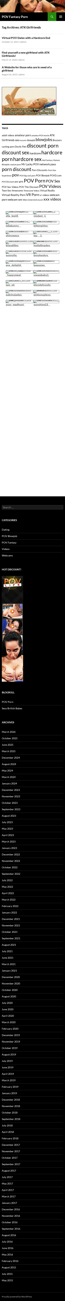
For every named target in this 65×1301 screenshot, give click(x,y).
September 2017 (11, 1164)
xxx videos (52, 199)
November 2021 (11, 925)
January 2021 (9, 970)
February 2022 (10, 906)
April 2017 (8, 1189)
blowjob (31, 140)
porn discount (16, 169)
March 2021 (9, 964)
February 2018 (10, 1138)
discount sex (15, 152)
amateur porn (23, 135)
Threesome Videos (31, 190)
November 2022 (11, 860)
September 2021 (11, 938)
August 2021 (9, 944)
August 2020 (9, 996)
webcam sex (15, 199)
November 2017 (11, 1151)
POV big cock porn (27, 175)
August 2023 (9, 815)
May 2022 (7, 886)
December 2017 (11, 1144)
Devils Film (20, 146)
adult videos (8, 135)
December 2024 (11, 757)
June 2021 (7, 957)
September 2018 (11, 1118)
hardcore (35, 153)
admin (22, 74)
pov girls (19, 181)
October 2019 (10, 1048)
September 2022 (11, 873)
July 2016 (7, 1241)
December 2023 (11, 789)
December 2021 (11, 918)
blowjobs (44, 139)
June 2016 (7, 1248)
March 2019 (9, 1080)
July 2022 (7, 880)
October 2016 (10, 1222)
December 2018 (11, 1099)
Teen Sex (6, 190)
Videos (6, 548)
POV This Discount (29, 187)
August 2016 (9, 1235)
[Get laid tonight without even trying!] (29, 100)
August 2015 (9, 1267)
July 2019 (7, 1060)
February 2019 (10, 1086)
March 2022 (9, 899)
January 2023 (9, 847)
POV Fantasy (9, 542)
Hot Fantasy (47, 160)
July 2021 (7, 951)
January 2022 (9, 912)
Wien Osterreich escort (33, 200)
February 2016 (10, 1260)
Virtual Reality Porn (13, 194)
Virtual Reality (47, 190)
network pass (47, 164)
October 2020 (10, 989)
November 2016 (11, 1215)
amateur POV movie (40, 135)
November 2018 (11, 1106)
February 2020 (10, 1028)
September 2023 (11, 809)
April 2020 (8, 1015)
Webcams (7, 555)
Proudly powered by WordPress (17, 1296)
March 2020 (9, 1022)
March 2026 (9, 731)
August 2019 (9, 1054)
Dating (5, 529)
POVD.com (56, 175)
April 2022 (8, 893)
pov (15, 174)
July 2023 (7, 822)
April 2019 (8, 1073)
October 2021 (10, 931)
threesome (17, 190)
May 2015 (7, 1280)
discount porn (42, 145)
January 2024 (9, 783)
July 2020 (7, 1002)
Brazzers (57, 140)
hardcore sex (27, 159)
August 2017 (9, 1170)
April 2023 (8, 835)
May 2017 (7, 1183)
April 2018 (8, 1131)
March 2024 (9, 776)
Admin (23, 42)
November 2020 (11, 983)
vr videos (44, 195)
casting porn (8, 146)
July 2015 (7, 1273)
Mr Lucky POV (30, 164)
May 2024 (7, 770)
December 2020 (11, 977)
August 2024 (9, 764)
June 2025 (7, 744)
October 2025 (10, 738)
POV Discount (8, 182)
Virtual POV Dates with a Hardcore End (26, 37)
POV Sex (53, 181)
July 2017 (7, 1177)
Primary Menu (60, 16)
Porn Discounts (39, 170)
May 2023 (7, 828)
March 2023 (9, 841)
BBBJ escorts (21, 140)
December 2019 (11, 1035)
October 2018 (10, 1112)
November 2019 (11, 1041)
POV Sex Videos (10, 187)
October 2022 (10, 867)
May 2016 (7, 1254)
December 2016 (11, 1209)
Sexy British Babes (12, 708)
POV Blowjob (42, 175)
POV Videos (50, 186)
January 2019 (9, 1093)
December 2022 (11, 854)
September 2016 (11, 1228)
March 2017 (9, 1196)
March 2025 (9, 751)
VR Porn (32, 194)
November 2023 (11, 796)
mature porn (15, 164)
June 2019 (7, 1067)
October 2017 (10, 1157)
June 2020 (7, 1009)
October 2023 (10, 802)
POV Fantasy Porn (15, 17)
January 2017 (9, 1202)
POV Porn (34, 181)
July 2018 (7, 1125)
